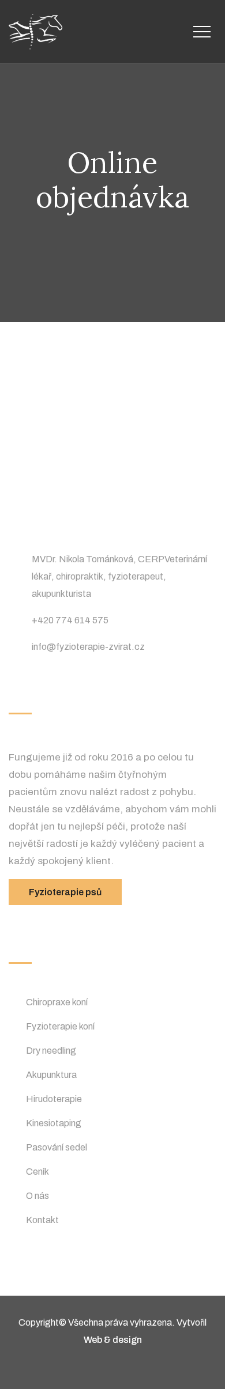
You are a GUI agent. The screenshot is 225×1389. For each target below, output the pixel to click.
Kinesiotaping (53, 1123)
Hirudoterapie (54, 1099)
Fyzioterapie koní (60, 1026)
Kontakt (42, 1220)
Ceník (37, 1171)
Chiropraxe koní (57, 1002)
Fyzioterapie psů (65, 892)
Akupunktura (51, 1075)
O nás (37, 1196)
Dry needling (51, 1050)
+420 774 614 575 (70, 620)
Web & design (113, 1340)
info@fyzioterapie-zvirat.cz (88, 647)
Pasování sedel (56, 1147)
